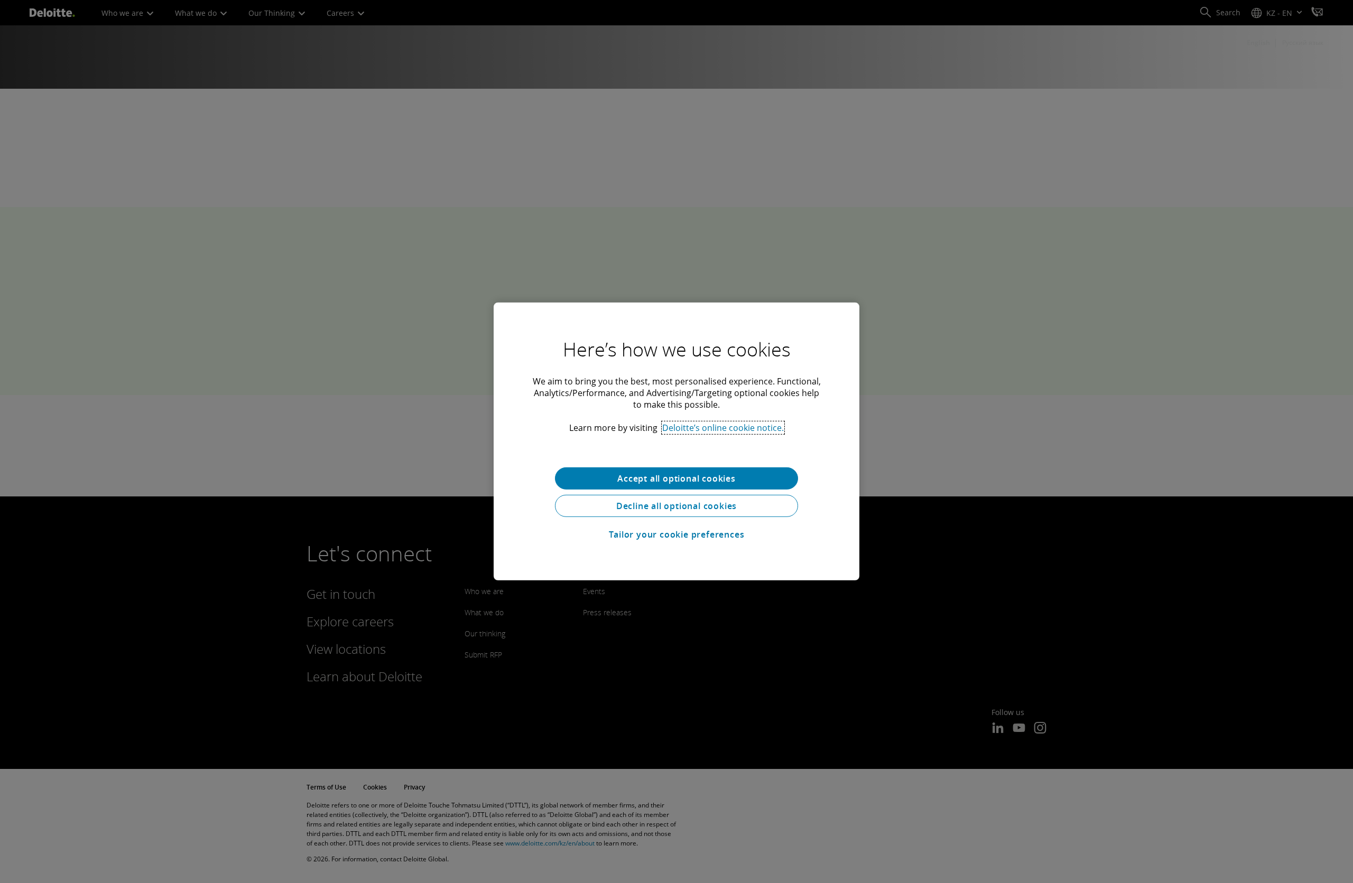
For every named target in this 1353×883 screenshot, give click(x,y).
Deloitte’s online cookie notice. (723, 428)
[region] (676, 441)
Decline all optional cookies (676, 506)
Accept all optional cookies (676, 478)
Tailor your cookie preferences (677, 534)
